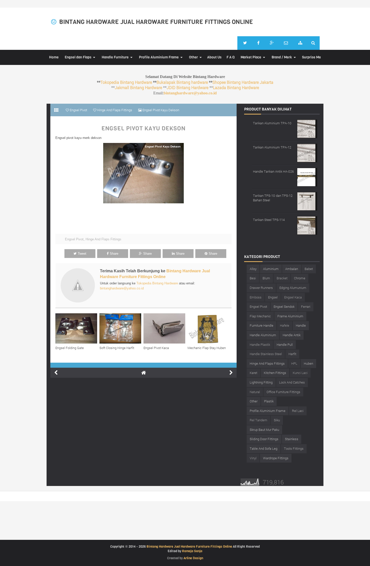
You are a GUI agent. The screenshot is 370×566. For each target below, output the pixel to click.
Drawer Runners (261, 287)
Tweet (82, 253)
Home (54, 57)
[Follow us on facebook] (258, 43)
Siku (277, 420)
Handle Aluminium (263, 335)
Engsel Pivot (74, 239)
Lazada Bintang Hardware (236, 87)
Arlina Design (193, 558)
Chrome (299, 278)
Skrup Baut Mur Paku (264, 429)
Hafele (284, 325)
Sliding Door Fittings (264, 439)
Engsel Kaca (293, 297)
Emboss (256, 297)
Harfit (292, 354)
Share (114, 253)
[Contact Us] (285, 43)
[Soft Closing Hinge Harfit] (121, 328)
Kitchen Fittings (275, 372)
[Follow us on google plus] (271, 43)
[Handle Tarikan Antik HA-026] (307, 176)
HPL (294, 363)
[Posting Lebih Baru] (55, 373)
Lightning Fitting (261, 382)
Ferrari (305, 306)
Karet (253, 372)
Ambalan (291, 269)
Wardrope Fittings (275, 458)
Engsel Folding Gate (69, 348)
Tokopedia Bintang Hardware (126, 82)
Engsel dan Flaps (78, 57)
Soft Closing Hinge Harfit (116, 348)
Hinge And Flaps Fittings (103, 239)
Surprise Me (311, 57)
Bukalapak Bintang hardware (182, 82)
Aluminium (271, 269)
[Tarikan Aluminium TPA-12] (307, 152)
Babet (309, 269)
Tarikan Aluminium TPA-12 (272, 147)
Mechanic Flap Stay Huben (207, 348)
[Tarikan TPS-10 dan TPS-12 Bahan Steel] (307, 200)
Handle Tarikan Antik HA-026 (273, 171)
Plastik (269, 401)
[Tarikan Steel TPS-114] (307, 225)
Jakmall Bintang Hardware (138, 87)
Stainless (291, 439)
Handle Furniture (115, 57)
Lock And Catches (292, 382)
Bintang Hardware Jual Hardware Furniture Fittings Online (156, 22)
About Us (214, 57)
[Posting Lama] (231, 373)
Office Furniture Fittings (283, 392)
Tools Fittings (294, 448)
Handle (301, 325)
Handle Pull (285, 344)
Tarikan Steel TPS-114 (269, 219)
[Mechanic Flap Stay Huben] (210, 328)
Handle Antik (292, 335)
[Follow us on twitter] (245, 43)
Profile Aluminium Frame (159, 57)
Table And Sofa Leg (263, 448)
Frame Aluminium (290, 316)
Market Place (251, 57)
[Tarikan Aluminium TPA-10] (307, 128)
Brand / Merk (282, 57)
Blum (266, 278)
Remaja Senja (192, 551)
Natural (255, 392)
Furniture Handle (261, 325)
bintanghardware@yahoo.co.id (190, 93)
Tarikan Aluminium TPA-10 (272, 123)
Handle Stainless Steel (266, 354)
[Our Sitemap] (300, 43)
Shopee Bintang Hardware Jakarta (242, 82)
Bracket (282, 278)
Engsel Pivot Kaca (156, 348)
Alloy (253, 269)
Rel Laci (298, 410)
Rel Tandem (258, 420)
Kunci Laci (300, 372)
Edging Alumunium (292, 287)
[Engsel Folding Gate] (77, 328)
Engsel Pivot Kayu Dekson (143, 128)
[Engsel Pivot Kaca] (165, 328)
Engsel (273, 297)
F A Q (231, 57)
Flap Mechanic (260, 316)
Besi (253, 278)
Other (193, 57)
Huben (308, 363)
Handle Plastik (260, 344)
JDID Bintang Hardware (187, 87)
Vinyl (253, 458)
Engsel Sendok (284, 306)
